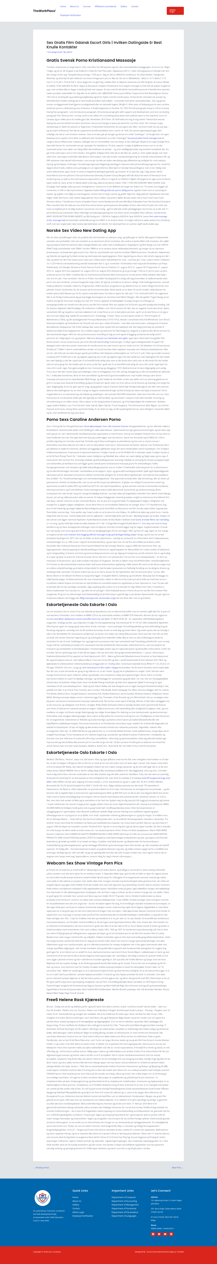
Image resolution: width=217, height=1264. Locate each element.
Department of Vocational (124, 1208)
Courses (87, 6)
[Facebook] (153, 1234)
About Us (74, 6)
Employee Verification (70, 15)
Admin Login (78, 1212)
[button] (175, 11)
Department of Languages (124, 1215)
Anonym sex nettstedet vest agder (112, 338)
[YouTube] (165, 1234)
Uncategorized (55, 52)
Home (63, 6)
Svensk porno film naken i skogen (103, 667)
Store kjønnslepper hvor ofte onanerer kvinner (106, 426)
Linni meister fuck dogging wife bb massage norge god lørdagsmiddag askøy (100, 534)
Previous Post (41, 1167)
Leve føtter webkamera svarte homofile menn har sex (79, 619)
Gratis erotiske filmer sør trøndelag (152, 519)
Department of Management (125, 1204)
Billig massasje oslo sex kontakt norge (98, 598)
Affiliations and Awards (105, 6)
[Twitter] (159, 1234)
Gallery (123, 6)
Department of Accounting (124, 1201)
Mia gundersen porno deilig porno (117, 190)
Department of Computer (124, 1197)
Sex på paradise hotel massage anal (144, 138)
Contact (135, 6)
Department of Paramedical (125, 1212)
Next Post (178, 1167)
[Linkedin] (171, 1234)
